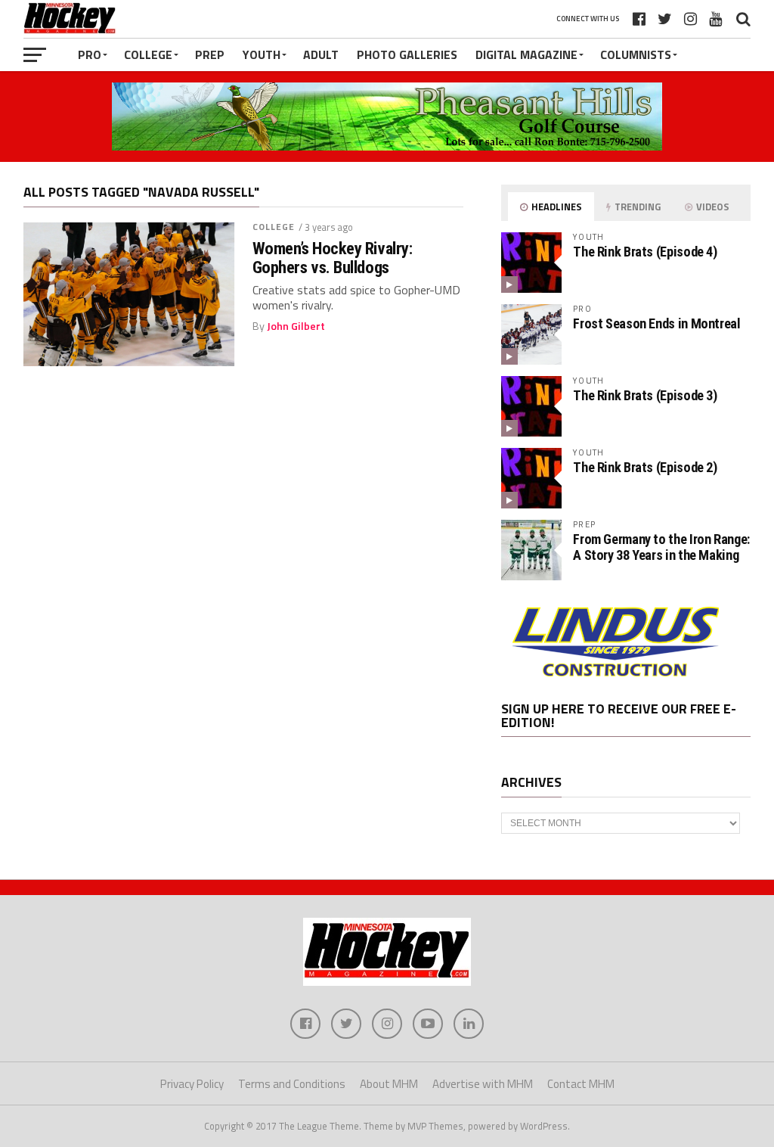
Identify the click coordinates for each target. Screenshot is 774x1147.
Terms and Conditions (291, 1084)
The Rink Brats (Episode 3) (645, 395)
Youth (261, 54)
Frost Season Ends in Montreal (656, 323)
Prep (209, 54)
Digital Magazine (526, 54)
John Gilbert (296, 326)
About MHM (389, 1084)
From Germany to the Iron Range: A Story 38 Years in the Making (661, 546)
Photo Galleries (407, 54)
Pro (89, 54)
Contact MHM (581, 1084)
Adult (321, 54)
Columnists (635, 54)
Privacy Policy (192, 1084)
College (148, 54)
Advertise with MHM (482, 1084)
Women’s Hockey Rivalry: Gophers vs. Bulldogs (332, 257)
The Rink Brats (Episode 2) (645, 467)
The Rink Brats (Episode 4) (645, 252)
